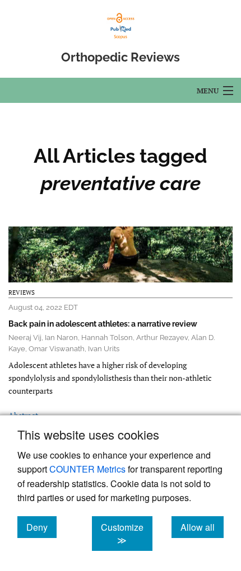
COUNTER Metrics (87, 469)
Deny (41, 527)
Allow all (202, 527)
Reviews (21, 292)
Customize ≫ (126, 533)
